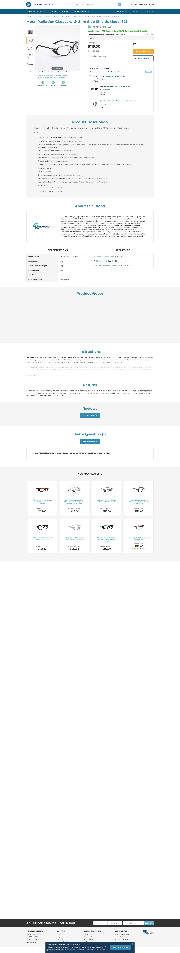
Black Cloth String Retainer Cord (113, 76)
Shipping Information (91, 937)
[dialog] (90, 947)
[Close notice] (132, 944)
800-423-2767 (36, 934)
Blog (58, 937)
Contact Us (133, 11)
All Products (38, 16)
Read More (30, 375)
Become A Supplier (63, 942)
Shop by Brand (60, 11)
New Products (82, 11)
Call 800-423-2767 (147, 11)
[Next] (30, 71)
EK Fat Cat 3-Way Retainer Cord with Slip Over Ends (118, 101)
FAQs (85, 942)
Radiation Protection (51, 16)
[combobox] (92, 4)
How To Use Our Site (122, 934)
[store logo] (40, 4)
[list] (90, 11)
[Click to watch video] (30, 32)
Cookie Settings (51, 950)
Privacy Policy (64, 949)
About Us (60, 934)
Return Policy (88, 939)
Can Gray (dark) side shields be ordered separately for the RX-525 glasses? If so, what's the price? (71, 453)
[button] (148, 72)
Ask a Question (90, 441)
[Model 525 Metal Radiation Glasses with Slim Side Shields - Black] (30, 40)
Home (28, 16)
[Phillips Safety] (45, 226)
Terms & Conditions (121, 939)
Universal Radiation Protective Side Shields (115, 86)
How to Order (119, 937)
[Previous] (30, 26)
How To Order (121, 11)
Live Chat (60, 939)
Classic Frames (78, 16)
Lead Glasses (65, 16)
